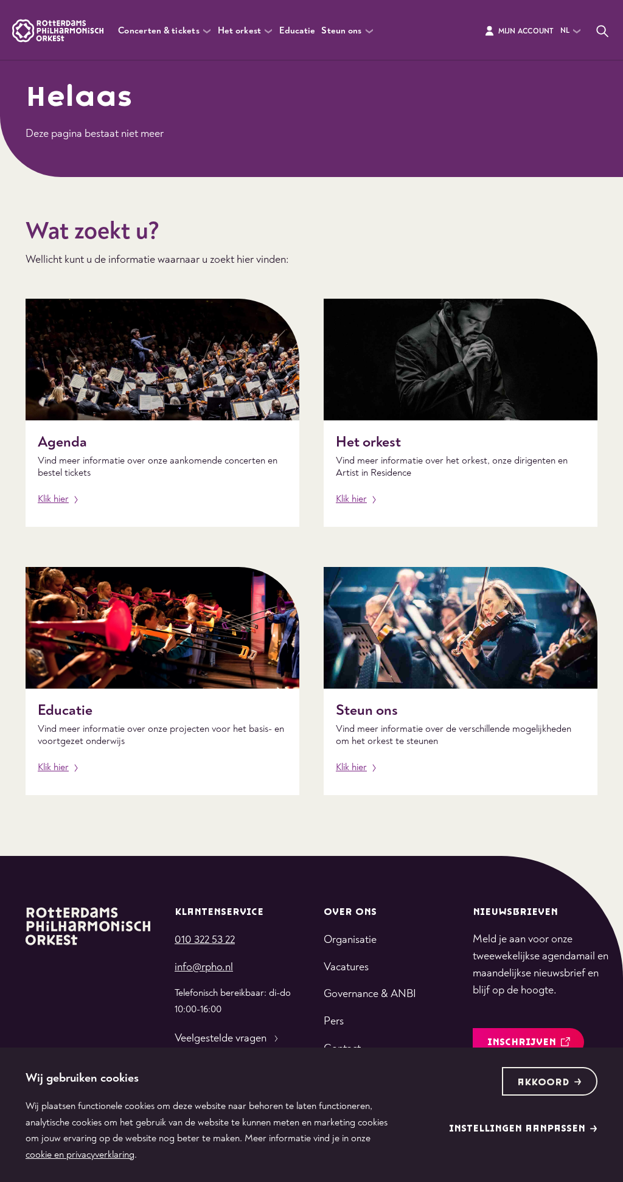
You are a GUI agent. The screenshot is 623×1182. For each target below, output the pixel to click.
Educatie (297, 31)
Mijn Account (526, 31)
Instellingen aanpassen (517, 1128)
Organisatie (350, 940)
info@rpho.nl (204, 967)
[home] (88, 925)
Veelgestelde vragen (220, 1038)
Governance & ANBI (370, 994)
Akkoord (543, 1082)
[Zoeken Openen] (602, 31)
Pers (334, 1021)
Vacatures (346, 967)
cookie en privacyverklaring (80, 1155)
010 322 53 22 (205, 940)
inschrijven (521, 1042)
